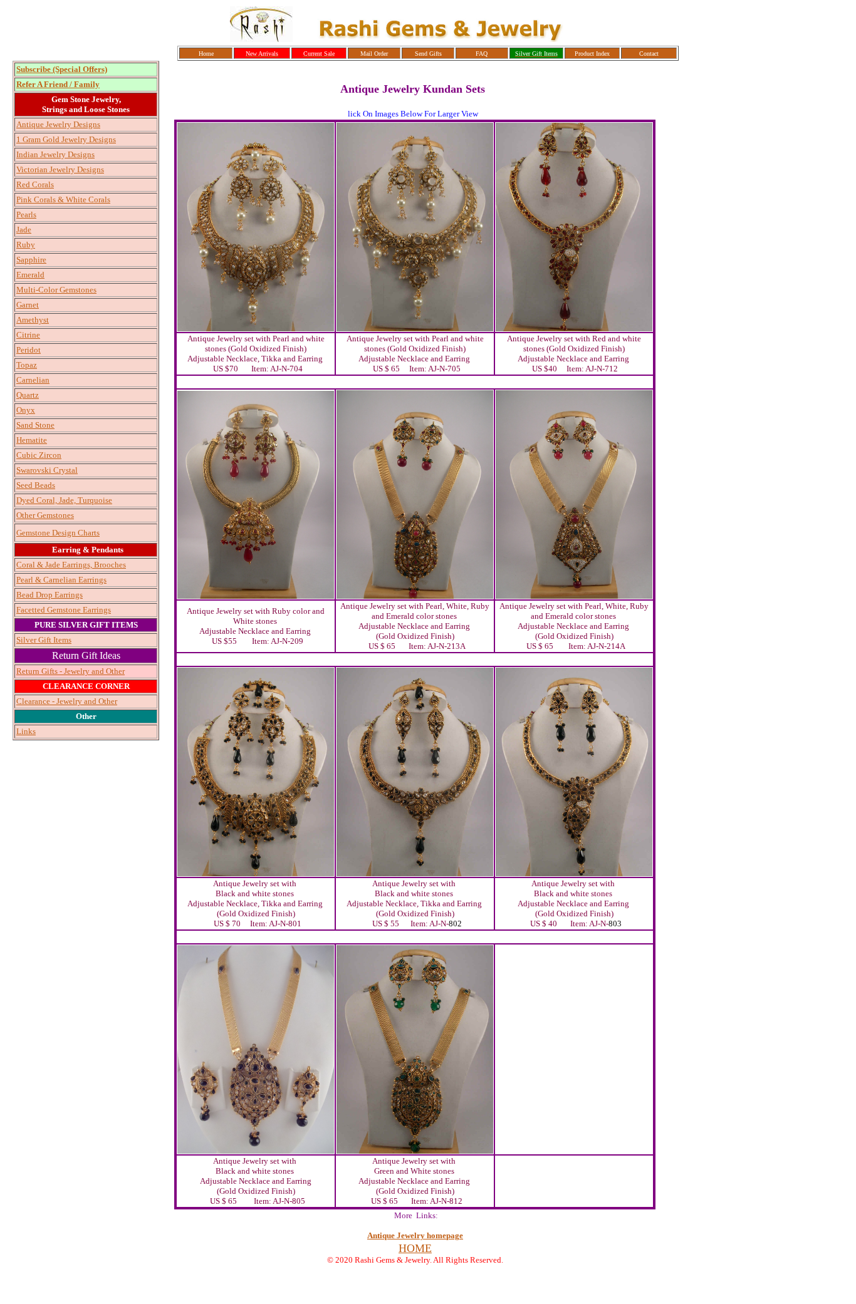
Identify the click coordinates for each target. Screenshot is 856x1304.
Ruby (25, 244)
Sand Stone (35, 425)
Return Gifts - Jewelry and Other (70, 671)
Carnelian (33, 380)
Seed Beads (35, 485)
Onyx (25, 410)
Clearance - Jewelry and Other (66, 701)
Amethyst (32, 319)
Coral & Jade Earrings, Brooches (71, 564)
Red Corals (35, 184)
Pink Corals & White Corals (63, 199)
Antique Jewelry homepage (415, 1235)
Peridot (28, 349)
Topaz (26, 365)
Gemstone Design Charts (58, 532)
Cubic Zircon (38, 455)
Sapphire (31, 259)
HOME (415, 1248)
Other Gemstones (45, 515)
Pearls (26, 214)
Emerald (30, 274)
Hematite (31, 440)
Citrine (28, 334)
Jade (23, 229)
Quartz (27, 395)
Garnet (27, 304)
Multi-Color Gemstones (56, 289)
